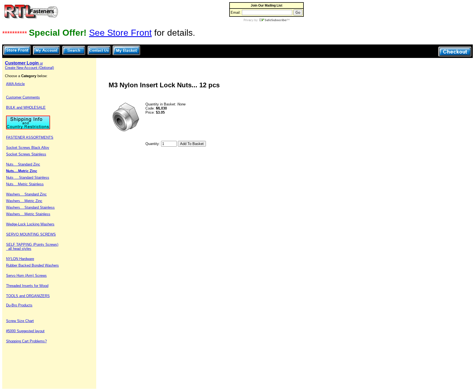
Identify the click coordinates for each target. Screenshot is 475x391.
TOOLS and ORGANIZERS (28, 296)
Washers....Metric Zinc (24, 201)
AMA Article (15, 84)
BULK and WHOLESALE (26, 107)
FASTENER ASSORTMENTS (29, 137)
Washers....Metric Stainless (28, 214)
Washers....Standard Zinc (26, 194)
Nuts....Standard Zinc (23, 164)
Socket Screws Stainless (26, 154)
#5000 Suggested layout (25, 331)
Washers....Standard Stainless (30, 207)
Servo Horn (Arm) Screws (26, 275)
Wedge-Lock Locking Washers (30, 224)
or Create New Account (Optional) (29, 65)
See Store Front (120, 33)
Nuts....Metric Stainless (25, 184)
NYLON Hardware (20, 259)
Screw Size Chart (20, 321)
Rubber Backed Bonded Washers (32, 265)
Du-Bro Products (19, 305)
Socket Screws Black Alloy (27, 148)
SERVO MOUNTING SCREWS (31, 234)
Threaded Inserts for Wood (27, 286)
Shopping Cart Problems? (26, 341)
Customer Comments (23, 97)
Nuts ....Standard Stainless (27, 177)
